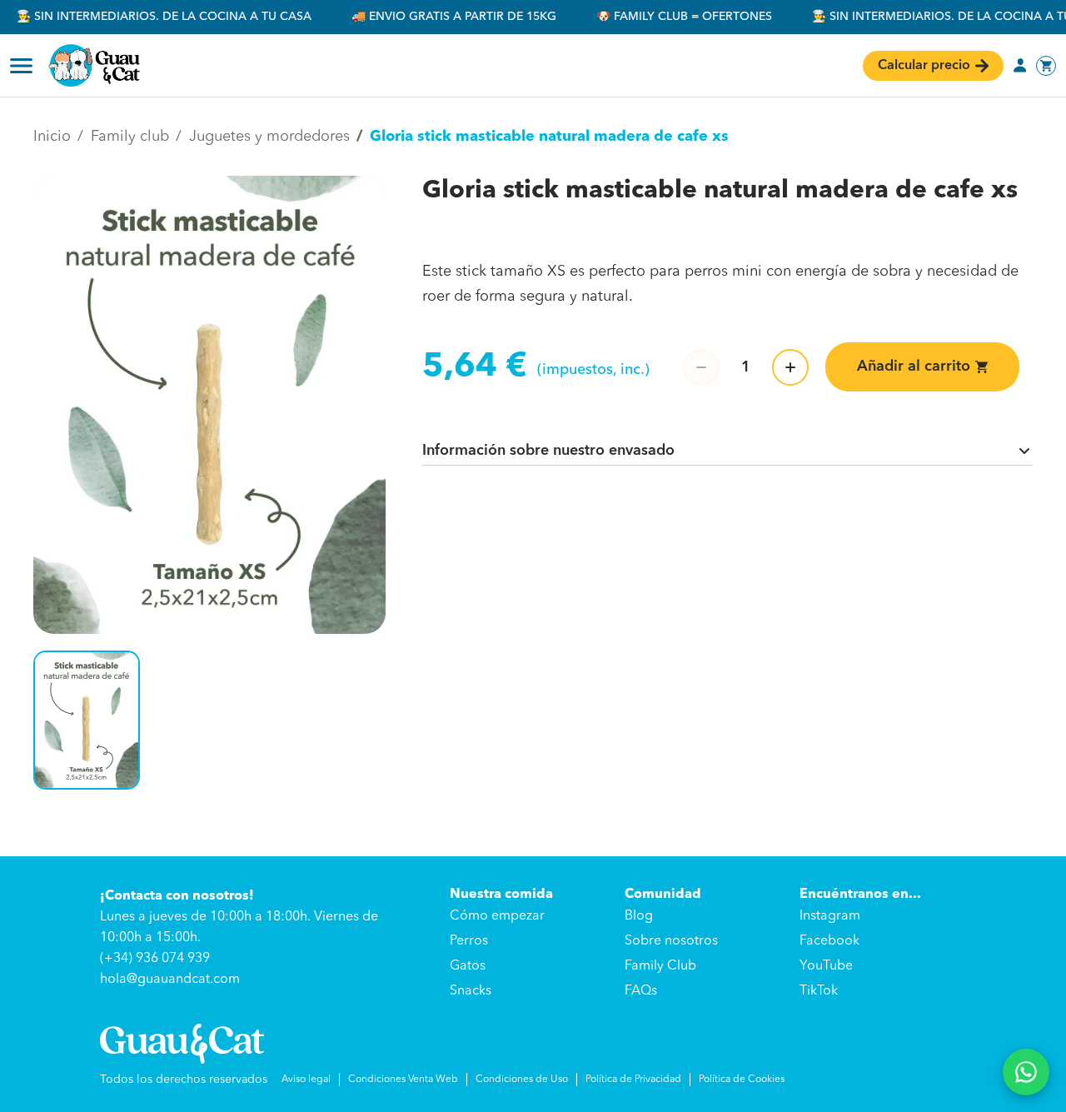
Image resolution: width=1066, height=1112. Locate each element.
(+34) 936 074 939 (155, 958)
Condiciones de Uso (522, 1080)
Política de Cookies (742, 1080)
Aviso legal (306, 1080)
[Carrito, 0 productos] (1046, 66)
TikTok (819, 991)
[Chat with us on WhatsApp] (1026, 1072)
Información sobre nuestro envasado (548, 450)
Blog (639, 916)
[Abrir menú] (21, 65)
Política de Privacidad (633, 1080)
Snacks (470, 991)
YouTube (826, 966)
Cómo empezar (497, 916)
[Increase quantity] (790, 367)
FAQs (641, 991)
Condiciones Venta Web (403, 1080)
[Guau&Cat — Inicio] (94, 65)
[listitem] (86, 720)
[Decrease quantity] (701, 367)
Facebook (829, 941)
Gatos (468, 966)
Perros (469, 941)
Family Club (660, 966)
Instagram (830, 916)
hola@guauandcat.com (170, 979)
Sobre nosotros (671, 941)
